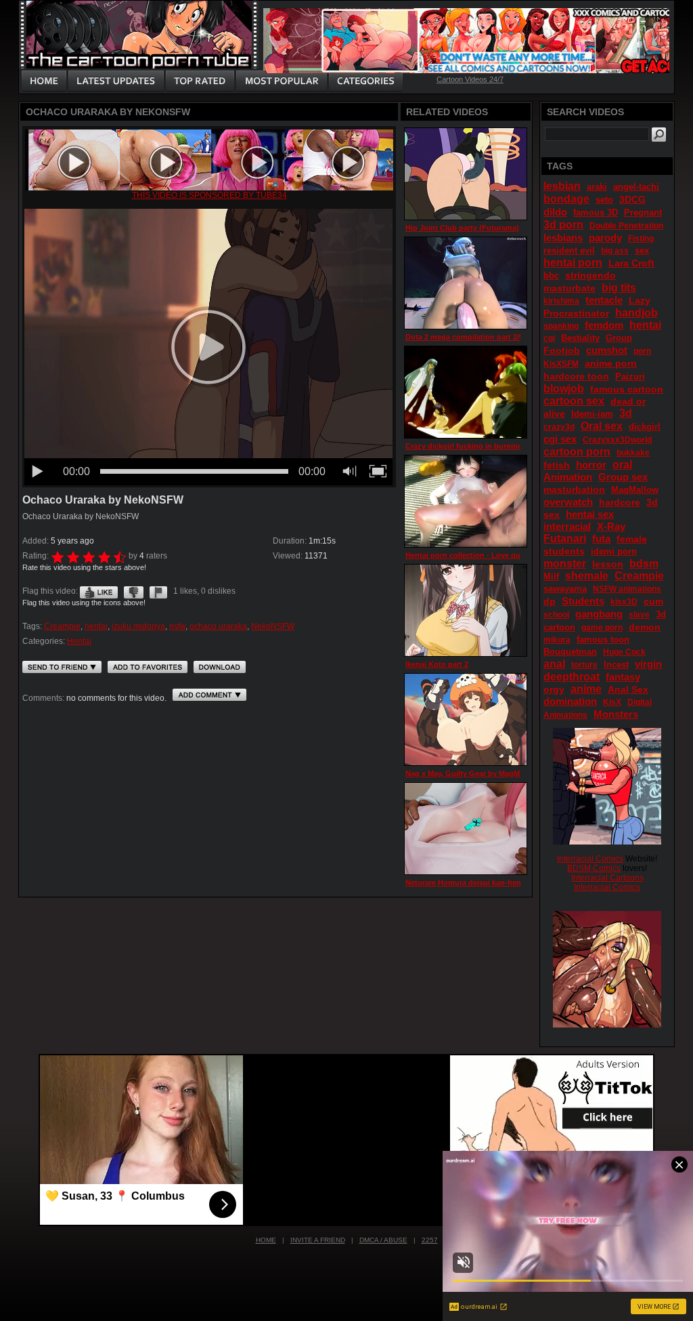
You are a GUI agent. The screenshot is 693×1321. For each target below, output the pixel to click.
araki (597, 187)
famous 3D (595, 212)
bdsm (643, 563)
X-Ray (611, 526)
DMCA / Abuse (383, 1240)
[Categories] (365, 81)
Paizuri (630, 376)
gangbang (599, 613)
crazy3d (559, 427)
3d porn (563, 224)
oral (622, 464)
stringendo (590, 275)
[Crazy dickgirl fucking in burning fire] (466, 392)
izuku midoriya (138, 626)
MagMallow (634, 490)
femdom (604, 325)
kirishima (561, 301)
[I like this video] (99, 591)
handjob (636, 313)
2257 (430, 1240)
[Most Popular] (281, 81)
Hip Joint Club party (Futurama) (462, 228)
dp (549, 601)
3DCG (632, 199)
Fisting (641, 238)
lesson (607, 563)
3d (625, 413)
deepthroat (571, 677)
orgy (553, 689)
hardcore (619, 502)
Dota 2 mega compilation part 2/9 (464, 337)
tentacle (604, 300)
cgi (549, 338)
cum (653, 601)
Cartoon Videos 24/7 (470, 79)
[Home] (44, 81)
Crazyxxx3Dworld (617, 440)
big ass (615, 251)
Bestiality (580, 338)
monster (564, 563)
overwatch (568, 502)
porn (642, 351)
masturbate (569, 288)
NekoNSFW (272, 626)
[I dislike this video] (133, 591)
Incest (616, 664)
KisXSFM (561, 364)
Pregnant (643, 212)
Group (619, 338)
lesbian (562, 186)
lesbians (563, 237)
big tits (619, 287)
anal (554, 664)
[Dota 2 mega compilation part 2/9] (466, 283)
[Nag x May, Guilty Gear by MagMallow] (466, 719)
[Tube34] (209, 187)
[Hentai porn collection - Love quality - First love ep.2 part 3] (466, 501)
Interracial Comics (590, 858)
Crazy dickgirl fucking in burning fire (470, 446)
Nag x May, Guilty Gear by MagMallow (472, 773)
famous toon (603, 639)
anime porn (611, 363)
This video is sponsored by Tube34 (209, 195)
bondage (566, 199)
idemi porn (614, 551)
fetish (556, 465)
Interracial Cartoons (607, 877)
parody (605, 237)
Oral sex (602, 426)
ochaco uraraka (218, 626)
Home (266, 1240)
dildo (555, 212)
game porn (602, 627)
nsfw (177, 626)
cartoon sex (573, 401)
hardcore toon (576, 376)
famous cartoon (626, 389)
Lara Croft (631, 263)
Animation (567, 477)
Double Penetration (626, 225)
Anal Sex (628, 689)
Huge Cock (624, 652)
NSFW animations (627, 589)
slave (639, 614)
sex (642, 250)
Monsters (616, 714)
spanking (561, 326)
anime (586, 689)
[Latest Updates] (116, 81)
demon (645, 627)
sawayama (565, 589)
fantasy (623, 677)
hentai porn (572, 262)
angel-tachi (636, 187)
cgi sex (560, 439)
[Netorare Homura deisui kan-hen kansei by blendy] (466, 828)
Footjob (561, 350)
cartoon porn (576, 452)
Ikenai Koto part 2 (436, 664)
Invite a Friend (317, 1240)
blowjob (563, 388)
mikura (557, 640)
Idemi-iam (592, 414)
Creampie (62, 626)
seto (604, 200)
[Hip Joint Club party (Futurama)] (466, 174)
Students (583, 601)
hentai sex (590, 514)
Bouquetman (570, 652)
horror (591, 464)
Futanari (564, 538)
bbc (551, 275)
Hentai (79, 641)
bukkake (633, 453)
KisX (612, 702)
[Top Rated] (199, 81)
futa (601, 538)
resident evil (569, 250)
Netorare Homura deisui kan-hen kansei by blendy (494, 882)
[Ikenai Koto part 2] (466, 610)
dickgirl (645, 427)
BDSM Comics (594, 868)
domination (570, 701)
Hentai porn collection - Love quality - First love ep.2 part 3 (509, 555)
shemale (586, 576)
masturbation (574, 489)
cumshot (606, 350)
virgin (648, 664)
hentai (96, 626)
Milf (551, 576)
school (556, 614)
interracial (567, 526)
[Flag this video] (158, 591)
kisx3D (624, 602)
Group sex (623, 477)
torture (584, 665)
